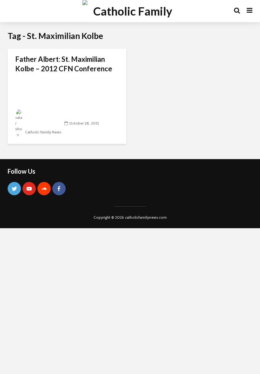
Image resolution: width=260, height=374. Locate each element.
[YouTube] (29, 188)
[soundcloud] (44, 188)
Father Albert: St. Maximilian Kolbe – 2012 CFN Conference (63, 64)
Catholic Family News (42, 132)
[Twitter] (14, 188)
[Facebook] (59, 188)
